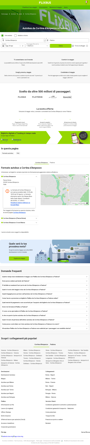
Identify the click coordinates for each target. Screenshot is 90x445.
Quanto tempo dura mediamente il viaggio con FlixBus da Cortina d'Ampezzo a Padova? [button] (31, 277)
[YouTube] (82, 436)
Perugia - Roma (50, 393)
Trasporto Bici (50, 416)
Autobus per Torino (7, 390)
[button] (19, 176)
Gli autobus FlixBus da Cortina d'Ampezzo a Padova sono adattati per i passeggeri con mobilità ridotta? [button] (36, 328)
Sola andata (8, 35)
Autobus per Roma (7, 386)
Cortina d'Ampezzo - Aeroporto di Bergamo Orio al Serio (78, 361)
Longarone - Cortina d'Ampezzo (55, 358)
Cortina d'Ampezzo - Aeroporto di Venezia (11, 357)
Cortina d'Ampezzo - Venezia (10, 353)
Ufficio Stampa (6, 412)
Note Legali (39, 440)
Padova (52, 162)
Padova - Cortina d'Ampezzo (76, 353)
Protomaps (74, 203)
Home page (4, 14)
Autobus (13, 14)
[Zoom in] (87, 176)
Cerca (61, 46)
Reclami (48, 423)
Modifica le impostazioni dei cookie (73, 440)
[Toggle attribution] (87, 203)
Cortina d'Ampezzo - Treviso (54, 353)
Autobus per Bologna (8, 397)
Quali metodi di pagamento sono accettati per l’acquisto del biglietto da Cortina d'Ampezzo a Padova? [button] (36, 302)
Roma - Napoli (50, 375)
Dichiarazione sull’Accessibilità (51, 440)
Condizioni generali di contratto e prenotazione (61, 405)
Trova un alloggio (80, 46)
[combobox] (24, 40)
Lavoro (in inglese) (7, 408)
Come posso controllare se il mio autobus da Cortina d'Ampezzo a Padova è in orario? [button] (30, 324)
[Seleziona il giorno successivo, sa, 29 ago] (23, 46)
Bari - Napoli (49, 386)
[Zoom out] (87, 179)
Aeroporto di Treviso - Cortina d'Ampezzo (77, 357)
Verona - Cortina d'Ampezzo (31, 353)
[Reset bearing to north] (87, 181)
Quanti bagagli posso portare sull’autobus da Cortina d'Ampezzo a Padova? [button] (27, 294)
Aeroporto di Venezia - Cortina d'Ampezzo (10, 364)
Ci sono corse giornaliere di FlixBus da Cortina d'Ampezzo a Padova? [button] (25, 311)
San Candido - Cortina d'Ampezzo (56, 355)
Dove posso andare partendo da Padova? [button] (15, 281)
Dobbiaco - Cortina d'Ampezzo (32, 363)
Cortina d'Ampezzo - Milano (9, 360)
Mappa (3, 378)
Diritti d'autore (6, 416)
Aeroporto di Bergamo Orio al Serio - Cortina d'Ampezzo (55, 362)
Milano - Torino (50, 378)
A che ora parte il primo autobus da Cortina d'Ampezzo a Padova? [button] (24, 315)
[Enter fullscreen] (87, 185)
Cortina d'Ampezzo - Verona (31, 361)
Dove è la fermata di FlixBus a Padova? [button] (15, 307)
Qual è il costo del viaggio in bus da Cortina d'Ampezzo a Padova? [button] (24, 289)
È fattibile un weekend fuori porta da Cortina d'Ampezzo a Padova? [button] (24, 285)
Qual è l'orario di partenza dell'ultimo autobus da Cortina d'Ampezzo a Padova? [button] (28, 320)
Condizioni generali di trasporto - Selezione (60, 408)
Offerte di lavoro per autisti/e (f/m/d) (13, 419)
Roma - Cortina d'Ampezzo (54, 350)
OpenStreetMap (82, 203)
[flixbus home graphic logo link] (45, 2)
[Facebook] (81, 436)
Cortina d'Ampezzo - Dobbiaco (32, 355)
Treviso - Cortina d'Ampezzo (32, 358)
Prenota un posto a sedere (54, 419)
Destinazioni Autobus (8, 375)
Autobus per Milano (7, 382)
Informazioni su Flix (7, 405)
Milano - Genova (51, 397)
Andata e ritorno (23, 35)
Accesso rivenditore (7, 423)
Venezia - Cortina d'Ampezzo (10, 350)
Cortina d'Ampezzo (30, 14)
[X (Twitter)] (83, 436)
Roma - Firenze (50, 382)
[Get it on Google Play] (7, 436)
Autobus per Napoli (7, 393)
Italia (20, 14)
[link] (45, 251)
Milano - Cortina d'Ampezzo (31, 350)
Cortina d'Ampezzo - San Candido (78, 350)
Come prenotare (51, 412)
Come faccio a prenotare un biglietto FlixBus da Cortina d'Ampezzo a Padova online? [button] (30, 298)
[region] (65, 189)
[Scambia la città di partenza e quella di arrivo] (45, 40)
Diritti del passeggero (29, 440)
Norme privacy (18, 440)
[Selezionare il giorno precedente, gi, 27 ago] (20, 46)
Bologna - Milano (51, 390)
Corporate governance (8, 427)
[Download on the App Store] (18, 436)
